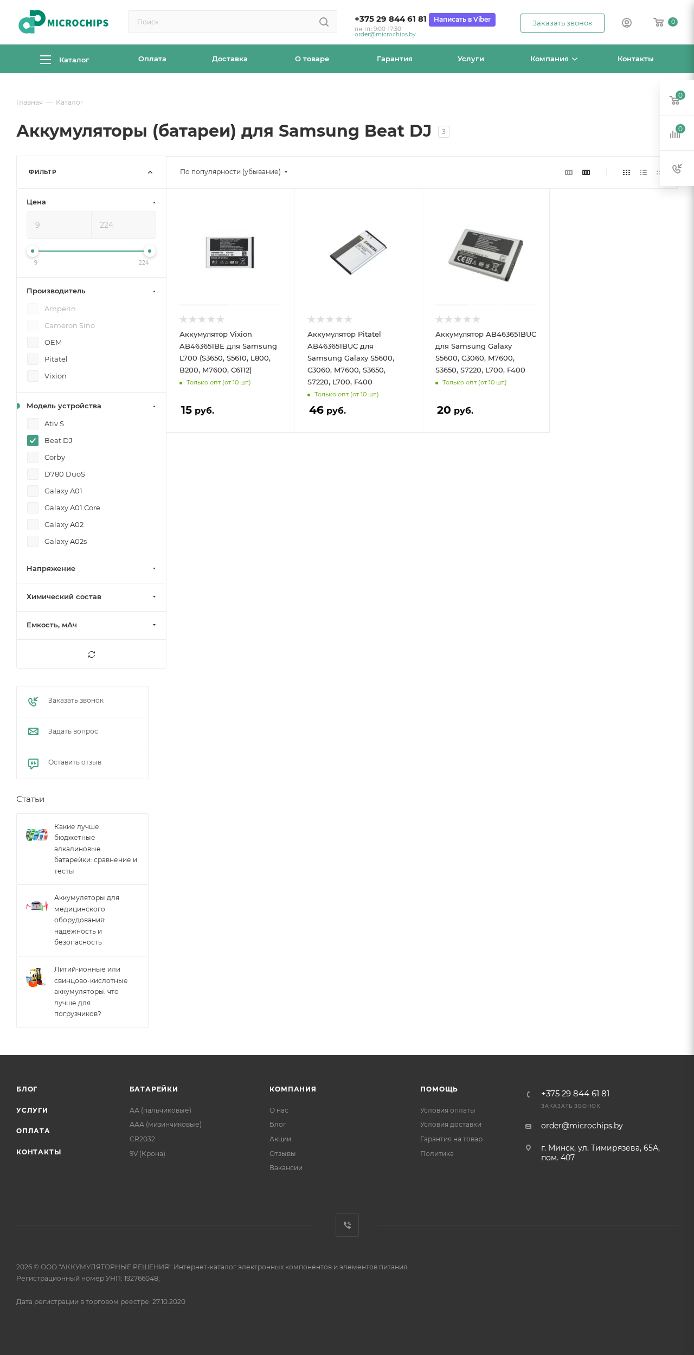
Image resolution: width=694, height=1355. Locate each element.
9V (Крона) (147, 1153)
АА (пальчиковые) (160, 1110)
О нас (278, 1110)
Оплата (33, 1131)
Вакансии (286, 1168)
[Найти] (324, 21)
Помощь (439, 1089)
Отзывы (282, 1153)
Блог (26, 1089)
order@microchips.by (385, 34)
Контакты (38, 1152)
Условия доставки (450, 1124)
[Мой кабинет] (627, 23)
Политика (437, 1153)
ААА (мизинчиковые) (166, 1124)
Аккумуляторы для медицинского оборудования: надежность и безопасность (86, 920)
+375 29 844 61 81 (391, 19)
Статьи (30, 800)
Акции (280, 1139)
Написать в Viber (462, 19)
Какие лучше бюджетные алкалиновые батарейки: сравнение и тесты (95, 849)
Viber (347, 1225)
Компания (292, 1089)
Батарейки (154, 1089)
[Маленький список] (568, 172)
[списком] (643, 172)
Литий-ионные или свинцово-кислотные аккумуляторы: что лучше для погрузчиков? (91, 991)
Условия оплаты (447, 1110)
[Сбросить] (91, 654)
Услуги (32, 1110)
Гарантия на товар (451, 1139)
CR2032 (142, 1139)
